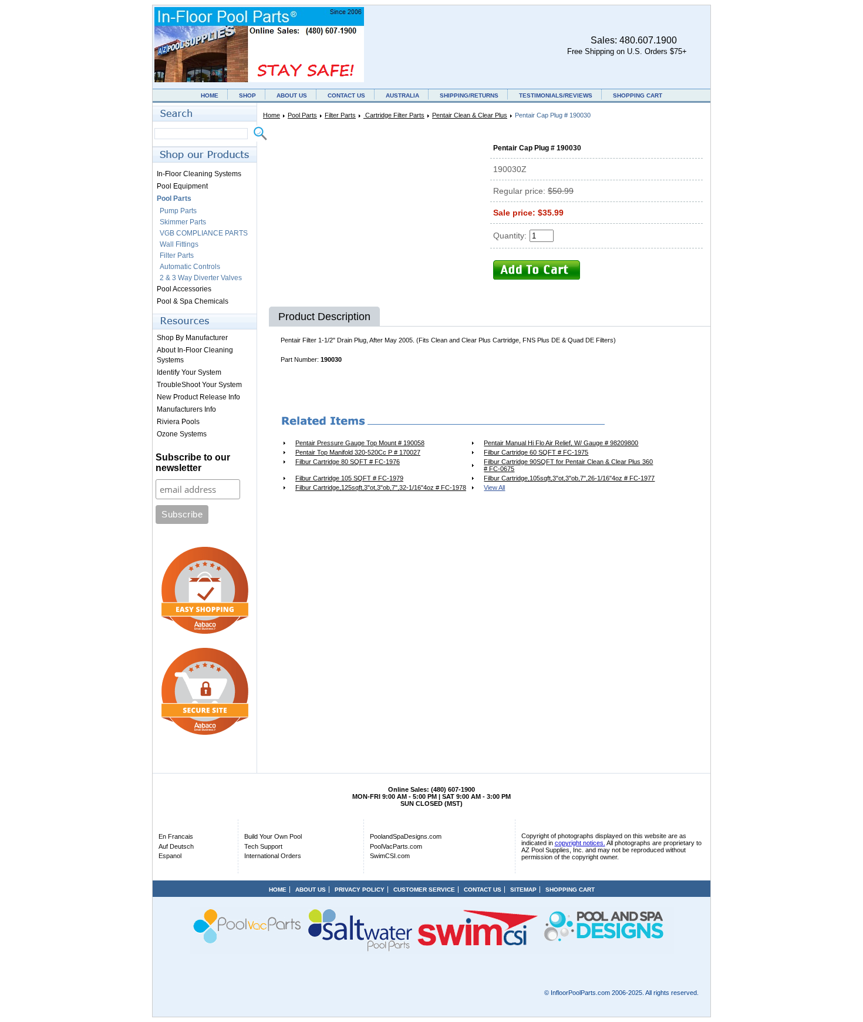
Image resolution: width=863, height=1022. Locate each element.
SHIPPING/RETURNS (469, 95)
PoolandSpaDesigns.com (405, 836)
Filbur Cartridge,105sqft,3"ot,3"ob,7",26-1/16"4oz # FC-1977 (569, 478)
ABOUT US (292, 95)
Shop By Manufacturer (192, 338)
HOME (209, 95)
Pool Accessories (184, 289)
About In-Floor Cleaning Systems (195, 355)
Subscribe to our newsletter (193, 462)
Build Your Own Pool (273, 836)
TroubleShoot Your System (199, 385)
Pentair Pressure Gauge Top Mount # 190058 (359, 442)
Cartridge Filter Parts (393, 115)
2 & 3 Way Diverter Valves (201, 278)
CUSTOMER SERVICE (424, 889)
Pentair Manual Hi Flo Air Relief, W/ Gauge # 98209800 (561, 442)
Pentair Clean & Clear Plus (469, 115)
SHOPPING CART (637, 95)
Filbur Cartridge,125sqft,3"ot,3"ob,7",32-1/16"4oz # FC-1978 (380, 487)
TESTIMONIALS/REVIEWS (555, 95)
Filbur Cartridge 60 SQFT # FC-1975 (536, 452)
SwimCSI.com (390, 855)
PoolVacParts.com (396, 846)
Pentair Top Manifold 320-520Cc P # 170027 (357, 452)
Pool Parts (302, 115)
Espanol (170, 855)
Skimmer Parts (183, 222)
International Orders (272, 855)
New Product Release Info (198, 397)
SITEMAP (523, 889)
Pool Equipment (182, 186)
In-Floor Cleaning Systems (199, 174)
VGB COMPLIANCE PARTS (204, 233)
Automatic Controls (190, 267)
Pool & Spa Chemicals (192, 301)
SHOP (247, 95)
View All (494, 487)
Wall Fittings (179, 244)
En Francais (176, 836)
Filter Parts (340, 115)
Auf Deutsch (176, 846)
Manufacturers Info (186, 409)
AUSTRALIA (402, 95)
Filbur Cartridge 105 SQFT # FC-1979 (349, 478)
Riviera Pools (178, 422)
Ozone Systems (182, 434)
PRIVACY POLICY (360, 889)
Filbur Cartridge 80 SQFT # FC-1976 (347, 461)
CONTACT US (346, 95)
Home (271, 115)
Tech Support (263, 846)
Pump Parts (178, 211)
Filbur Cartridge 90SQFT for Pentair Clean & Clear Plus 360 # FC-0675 (568, 465)
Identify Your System (189, 372)
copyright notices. (580, 842)
